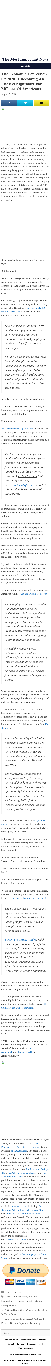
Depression (21, 1296)
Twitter (22, 1239)
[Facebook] (9, 103)
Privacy (20, 1344)
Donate (42, 1339)
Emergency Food (35, 1344)
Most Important (25, 1348)
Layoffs (29, 1300)
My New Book (11, 1339)
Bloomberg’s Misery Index (20, 939)
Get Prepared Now (34, 1209)
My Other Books (28, 1339)
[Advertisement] (25, 28)
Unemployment (8, 1305)
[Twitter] (25, 103)
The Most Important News (25, 59)
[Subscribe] (41, 103)
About (11, 1344)
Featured (9, 1292)
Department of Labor (22, 485)
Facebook (9, 1239)
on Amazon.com (19, 1150)
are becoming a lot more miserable (30, 898)
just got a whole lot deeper (33, 593)
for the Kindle (25, 1052)
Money (18, 1292)
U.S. (25, 1292)
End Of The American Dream (22, 1172)
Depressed (10, 1296)
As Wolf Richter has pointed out (17, 428)
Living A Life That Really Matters (23, 1213)
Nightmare (39, 1300)
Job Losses (19, 1300)
